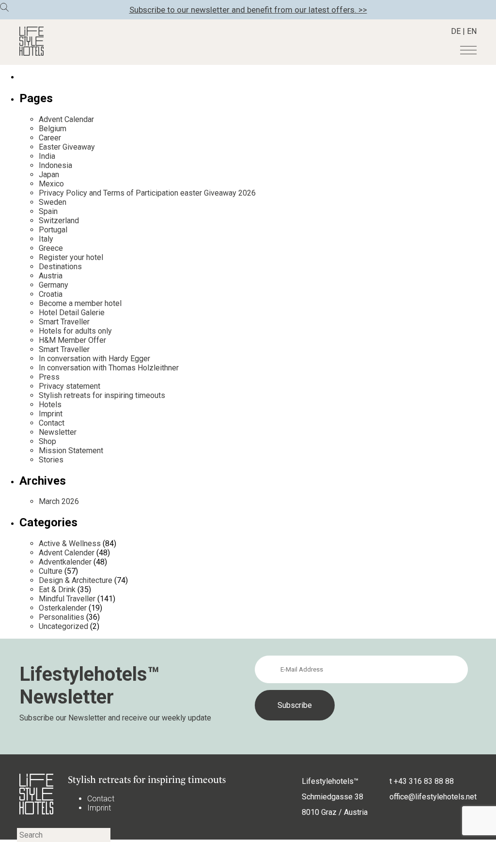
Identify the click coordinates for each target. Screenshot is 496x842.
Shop (47, 441)
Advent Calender (66, 552)
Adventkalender (65, 561)
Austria (50, 275)
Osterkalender (63, 607)
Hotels (50, 404)
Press (49, 377)
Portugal (53, 229)
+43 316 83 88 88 (424, 781)
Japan (49, 174)
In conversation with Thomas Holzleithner (109, 367)
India (47, 156)
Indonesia (55, 165)
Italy (46, 239)
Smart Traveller (64, 321)
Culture (50, 571)
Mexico (51, 183)
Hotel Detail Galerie (72, 312)
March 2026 (59, 501)
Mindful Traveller (67, 598)
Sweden (52, 202)
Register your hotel (71, 257)
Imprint (50, 413)
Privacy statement (69, 386)
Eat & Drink (57, 589)
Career (50, 137)
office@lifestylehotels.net (433, 796)
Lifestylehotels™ (330, 781)
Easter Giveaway (67, 147)
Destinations (60, 266)
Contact (51, 423)
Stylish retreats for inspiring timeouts (102, 395)
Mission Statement (71, 450)
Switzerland (59, 220)
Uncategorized (63, 626)
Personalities (61, 617)
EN (472, 31)
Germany (53, 285)
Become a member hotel (80, 303)
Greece (51, 248)
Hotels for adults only (75, 331)
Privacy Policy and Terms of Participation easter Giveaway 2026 (147, 193)
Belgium (52, 128)
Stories (51, 459)
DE (456, 31)
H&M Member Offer (72, 340)
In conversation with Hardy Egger (94, 358)
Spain (48, 211)
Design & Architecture (75, 580)
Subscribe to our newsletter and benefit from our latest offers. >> (248, 10)
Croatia (50, 294)
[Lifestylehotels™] (31, 53)
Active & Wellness (70, 543)
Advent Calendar (66, 119)
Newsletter (58, 432)
